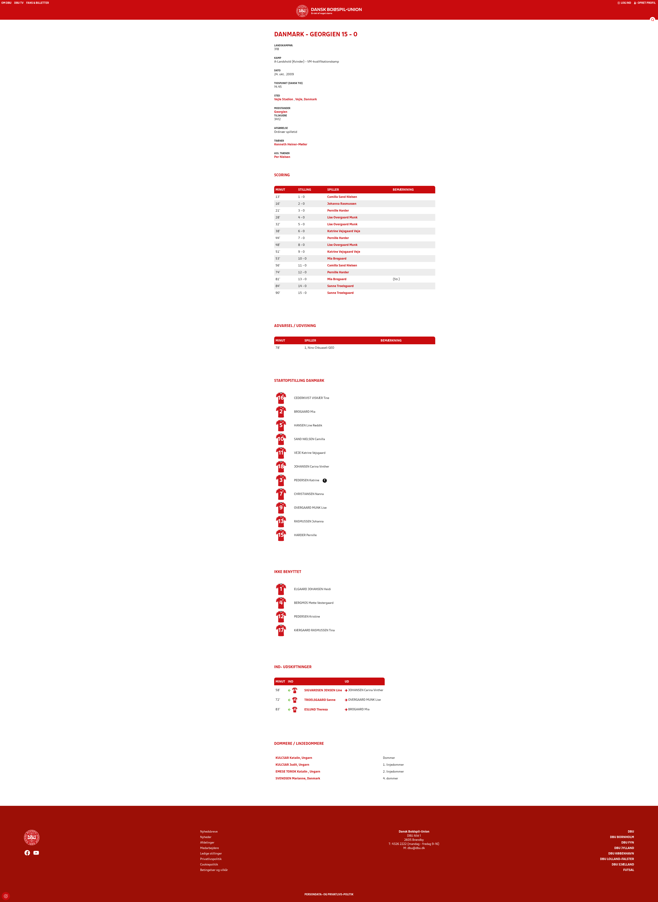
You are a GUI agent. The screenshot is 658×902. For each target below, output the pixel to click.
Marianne (291, 778)
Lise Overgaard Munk (342, 217)
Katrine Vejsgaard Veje (343, 231)
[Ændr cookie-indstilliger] (6, 896)
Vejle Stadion (283, 99)
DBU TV (18, 3)
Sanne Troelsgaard (340, 286)
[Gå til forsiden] (329, 11)
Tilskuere (280, 116)
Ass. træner (282, 153)
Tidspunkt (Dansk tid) (288, 83)
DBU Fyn (627, 842)
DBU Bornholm (622, 837)
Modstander (282, 108)
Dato (277, 71)
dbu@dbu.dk (416, 848)
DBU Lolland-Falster (617, 859)
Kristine (307, 616)
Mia (304, 411)
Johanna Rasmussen (341, 203)
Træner (279, 141)
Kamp (277, 58)
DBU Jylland (624, 848)
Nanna (309, 494)
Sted (277, 96)
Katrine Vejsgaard (309, 453)
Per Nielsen (282, 157)
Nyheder (205, 837)
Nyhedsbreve (209, 831)
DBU (631, 831)
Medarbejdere (209, 848)
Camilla (309, 439)
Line (323, 690)
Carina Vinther (311, 466)
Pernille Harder (338, 210)
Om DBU (6, 3)
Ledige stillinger (211, 853)
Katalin (288, 758)
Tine (311, 398)
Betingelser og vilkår (214, 870)
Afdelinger (207, 842)
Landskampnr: (283, 46)
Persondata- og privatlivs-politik (329, 894)
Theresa (316, 709)
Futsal (628, 870)
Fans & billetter (37, 3)
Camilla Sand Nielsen (342, 197)
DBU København (621, 853)
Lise (310, 507)
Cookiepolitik (209, 864)
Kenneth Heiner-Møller (290, 144)
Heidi (312, 589)
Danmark (310, 99)
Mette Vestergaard (313, 603)
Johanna (309, 521)
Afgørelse (281, 128)
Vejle (298, 99)
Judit (286, 764)
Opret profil (647, 3)
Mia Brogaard (336, 258)
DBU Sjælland (623, 864)
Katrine (307, 480)
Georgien (280, 112)
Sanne (320, 700)
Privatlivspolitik (211, 859)
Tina (314, 630)
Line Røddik (308, 425)
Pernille (305, 535)
